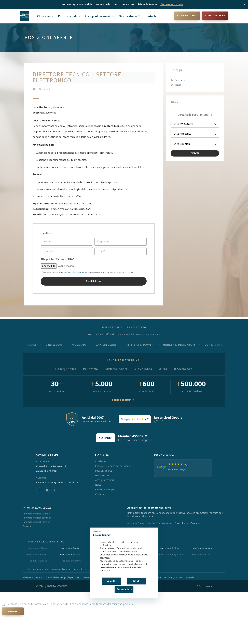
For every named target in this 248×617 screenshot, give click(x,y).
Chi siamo (44, 16)
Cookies (27, 526)
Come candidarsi (215, 15)
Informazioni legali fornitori (36, 521)
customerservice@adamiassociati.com (57, 482)
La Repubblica (65, 368)
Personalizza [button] (124, 589)
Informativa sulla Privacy (72, 272)
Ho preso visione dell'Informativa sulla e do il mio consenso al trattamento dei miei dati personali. (70, 604)
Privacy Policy (181, 523)
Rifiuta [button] (136, 581)
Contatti (150, 16)
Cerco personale (187, 15)
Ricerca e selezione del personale (112, 466)
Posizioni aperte (103, 470)
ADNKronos (143, 368)
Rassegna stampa (104, 489)
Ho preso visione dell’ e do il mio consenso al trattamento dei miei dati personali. (88, 272)
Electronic (180, 80)
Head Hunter (102, 475)
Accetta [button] (111, 581)
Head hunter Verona (202, 548)
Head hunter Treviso (70, 554)
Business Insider (116, 368)
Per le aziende (67, 16)
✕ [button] (150, 532)
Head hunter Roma (69, 548)
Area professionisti (98, 16)
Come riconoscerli (171, 4)
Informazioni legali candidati (37, 517)
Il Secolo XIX (183, 368)
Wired (162, 368)
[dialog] (124, 562)
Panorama (90, 368)
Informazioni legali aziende (36, 513)
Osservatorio (128, 16)
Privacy (58, 604)
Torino (178, 85)
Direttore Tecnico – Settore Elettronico (77, 77)
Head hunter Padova (169, 548)
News (98, 484)
